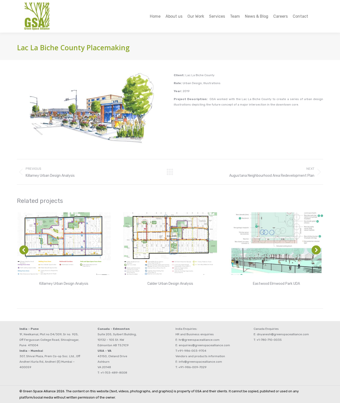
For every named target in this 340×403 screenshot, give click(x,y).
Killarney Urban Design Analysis (63, 284)
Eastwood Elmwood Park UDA (276, 284)
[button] (23, 249)
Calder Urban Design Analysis (170, 284)
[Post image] (64, 243)
